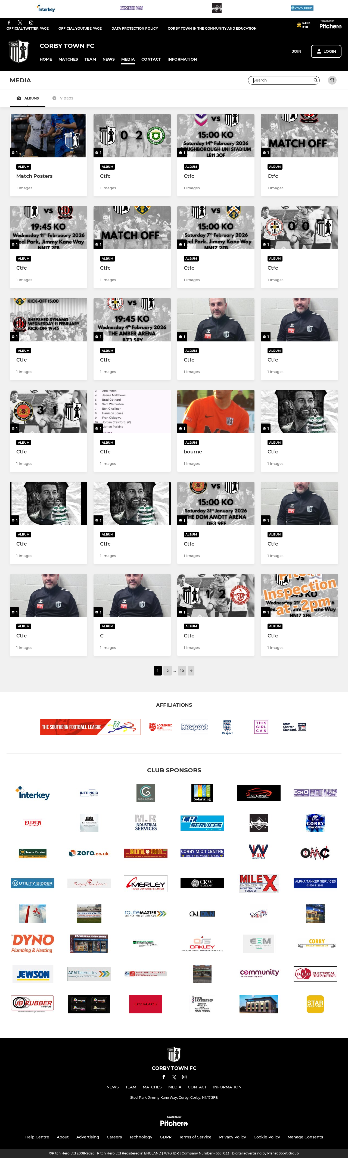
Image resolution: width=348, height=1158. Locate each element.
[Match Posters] (48, 135)
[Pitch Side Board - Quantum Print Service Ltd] (89, 1005)
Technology (140, 1137)
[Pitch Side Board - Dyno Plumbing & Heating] (32, 945)
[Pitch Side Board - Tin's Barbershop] (202, 1005)
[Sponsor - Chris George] (145, 794)
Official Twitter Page (28, 28)
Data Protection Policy (134, 28)
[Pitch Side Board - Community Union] (259, 975)
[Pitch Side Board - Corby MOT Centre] (202, 854)
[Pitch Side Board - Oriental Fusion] (145, 854)
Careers (114, 1137)
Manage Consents (305, 1137)
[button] (45, 59)
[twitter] (20, 23)
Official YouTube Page (80, 28)
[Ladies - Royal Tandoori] (89, 884)
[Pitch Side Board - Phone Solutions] (315, 914)
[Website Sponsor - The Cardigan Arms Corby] (216, 9)
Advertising (87, 1137)
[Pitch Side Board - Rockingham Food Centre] (89, 945)
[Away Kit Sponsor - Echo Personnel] (131, 9)
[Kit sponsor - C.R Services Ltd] (202, 824)
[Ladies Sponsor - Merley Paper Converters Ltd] (145, 884)
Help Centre (37, 1137)
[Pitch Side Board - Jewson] (32, 975)
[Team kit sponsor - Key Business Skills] (89, 824)
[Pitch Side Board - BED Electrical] (315, 975)
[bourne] (215, 411)
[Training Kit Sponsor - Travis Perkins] (32, 854)
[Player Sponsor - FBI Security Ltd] (259, 854)
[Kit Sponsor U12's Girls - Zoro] (89, 854)
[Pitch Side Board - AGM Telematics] (89, 975)
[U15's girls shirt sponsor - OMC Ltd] (315, 854)
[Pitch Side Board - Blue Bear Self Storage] (315, 824)
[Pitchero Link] (330, 27)
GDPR (166, 1137)
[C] (132, 595)
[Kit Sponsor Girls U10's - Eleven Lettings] (32, 824)
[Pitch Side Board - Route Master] (145, 914)
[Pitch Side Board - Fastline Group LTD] (145, 975)
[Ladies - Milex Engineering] (259, 884)
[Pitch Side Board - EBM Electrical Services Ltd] (259, 945)
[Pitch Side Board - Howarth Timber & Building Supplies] (145, 945)
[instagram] (31, 23)
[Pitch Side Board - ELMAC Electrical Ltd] (145, 1005)
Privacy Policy (232, 1137)
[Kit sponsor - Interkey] (46, 9)
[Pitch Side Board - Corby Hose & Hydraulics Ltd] (315, 945)
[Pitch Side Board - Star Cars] (315, 1005)
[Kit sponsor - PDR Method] (259, 794)
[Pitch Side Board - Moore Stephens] (259, 1005)
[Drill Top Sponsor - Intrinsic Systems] (89, 794)
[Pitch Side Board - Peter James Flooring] (202, 975)
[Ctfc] (132, 135)
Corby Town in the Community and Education (212, 28)
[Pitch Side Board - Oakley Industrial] (202, 945)
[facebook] (9, 23)
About (63, 1137)
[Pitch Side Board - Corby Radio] (259, 914)
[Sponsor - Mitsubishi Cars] (32, 914)
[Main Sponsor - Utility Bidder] (302, 9)
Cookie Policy (267, 1137)
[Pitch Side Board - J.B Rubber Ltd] (32, 1005)
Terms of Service (195, 1137)
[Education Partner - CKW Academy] (202, 884)
